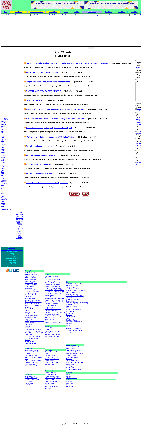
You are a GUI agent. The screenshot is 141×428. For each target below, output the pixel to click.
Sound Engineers (71, 367)
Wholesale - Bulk (30, 341)
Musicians (69, 359)
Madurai (3, 157)
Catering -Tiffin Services (52, 286)
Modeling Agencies (72, 357)
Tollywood (19, 216)
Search (66, 12)
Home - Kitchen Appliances (33, 302)
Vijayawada (4, 183)
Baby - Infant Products (31, 274)
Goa (2, 134)
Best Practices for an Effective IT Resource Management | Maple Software (55, 119)
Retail (68, 325)
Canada (3, 194)
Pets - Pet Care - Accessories (33, 328)
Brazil (2, 193)
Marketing (69, 315)
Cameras (19, 225)
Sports (20, 230)
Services (47, 274)
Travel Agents (49, 319)
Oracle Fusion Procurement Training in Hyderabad (47, 183)
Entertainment (71, 345)
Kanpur (3, 149)
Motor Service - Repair (52, 357)
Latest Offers (53, 12)
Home (5, 12)
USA (2, 186)
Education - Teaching (72, 299)
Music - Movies (29, 319)
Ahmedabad (4, 121)
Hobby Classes (49, 379)
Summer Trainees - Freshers (74, 330)
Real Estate (28, 348)
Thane (2, 177)
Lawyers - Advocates (51, 303)
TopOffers (76, 12)
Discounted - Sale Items (32, 291)
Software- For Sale (30, 343)
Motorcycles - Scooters (52, 359)
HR (67, 308)
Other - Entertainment (72, 360)
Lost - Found (29, 381)
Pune (2, 172)
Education (20, 228)
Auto (19, 235)
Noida (2, 168)
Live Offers (121, 12)
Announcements (30, 376)
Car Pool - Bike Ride (31, 378)
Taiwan (3, 203)
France (3, 201)
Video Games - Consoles (32, 338)
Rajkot (2, 173)
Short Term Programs (51, 386)
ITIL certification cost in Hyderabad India (43, 72)
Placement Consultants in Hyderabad (41, 174)
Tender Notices (29, 385)
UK (2, 188)
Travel (20, 226)
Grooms (68, 376)
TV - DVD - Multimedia (32, 336)
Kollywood (19, 218)
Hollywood (19, 219)
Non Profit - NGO (71, 316)
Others (68, 318)
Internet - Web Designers (73, 309)
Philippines (4, 199)
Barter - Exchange (30, 277)
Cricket (19, 231)
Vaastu (47, 321)
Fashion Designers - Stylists (74, 353)
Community (28, 374)
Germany (3, 198)
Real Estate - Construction (74, 322)
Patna (2, 170)
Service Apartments (30, 364)
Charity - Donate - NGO (32, 379)
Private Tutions (49, 383)
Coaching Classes (50, 374)
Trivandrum (4, 180)
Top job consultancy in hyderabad (39, 146)
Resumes (69, 323)
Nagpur (3, 163)
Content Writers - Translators (75, 296)
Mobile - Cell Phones (31, 315)
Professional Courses (51, 385)
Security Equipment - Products (34, 329)
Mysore (3, 162)
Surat (2, 175)
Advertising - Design (51, 276)
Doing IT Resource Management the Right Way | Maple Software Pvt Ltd (55, 109)
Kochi (2, 150)
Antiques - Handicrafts (31, 272)
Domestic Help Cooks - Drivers (54, 290)
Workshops (48, 388)
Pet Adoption (29, 383)
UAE (2, 191)
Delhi (2, 132)
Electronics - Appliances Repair (54, 291)
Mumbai (3, 160)
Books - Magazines (30, 279)
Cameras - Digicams (31, 283)
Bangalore (3, 124)
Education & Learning (52, 371)
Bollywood (19, 214)
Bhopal (3, 126)
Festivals (47, 333)
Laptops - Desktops (30, 312)
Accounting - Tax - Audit (73, 284)
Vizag (2, 185)
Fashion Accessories (31, 293)
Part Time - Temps (71, 320)
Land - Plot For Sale (31, 355)
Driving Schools (50, 355)
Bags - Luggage (29, 276)
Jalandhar (3, 144)
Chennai (3, 129)
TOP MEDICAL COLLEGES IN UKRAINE (44, 91)
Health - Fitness (50, 295)
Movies (19, 212)
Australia (3, 190)
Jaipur (2, 142)
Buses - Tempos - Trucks (52, 352)
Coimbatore (4, 131)
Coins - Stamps (29, 286)
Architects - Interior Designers (75, 289)
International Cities (6, 209)
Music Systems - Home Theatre (34, 321)
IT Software (69, 313)
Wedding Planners (71, 378)
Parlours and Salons (51, 310)
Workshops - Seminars (52, 336)
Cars (46, 353)
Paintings (27, 326)
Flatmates (27, 353)
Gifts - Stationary (30, 298)
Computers (19, 221)
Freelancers (69, 304)
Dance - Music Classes (52, 376)
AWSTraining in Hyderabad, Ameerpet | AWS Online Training (50, 137)
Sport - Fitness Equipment (32, 331)
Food (19, 233)
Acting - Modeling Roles (73, 347)
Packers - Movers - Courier (53, 309)
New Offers (134, 12)
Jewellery (27, 310)
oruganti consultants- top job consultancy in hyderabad (48, 82)
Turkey (3, 204)
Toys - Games (29, 334)
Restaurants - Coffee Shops (53, 316)
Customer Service (71, 297)
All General (4, 118)
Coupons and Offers (36, 12)
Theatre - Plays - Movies (52, 334)
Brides (68, 374)
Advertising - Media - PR (74, 285)
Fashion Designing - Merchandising (77, 303)
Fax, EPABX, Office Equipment (31, 295)
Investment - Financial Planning (54, 302)
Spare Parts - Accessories (52, 362)
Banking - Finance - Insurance (75, 290)
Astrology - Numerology (52, 279)
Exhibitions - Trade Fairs (52, 331)
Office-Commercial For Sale (33, 360)
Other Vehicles (49, 360)
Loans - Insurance (50, 305)
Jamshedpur (4, 146)
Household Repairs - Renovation (55, 298)
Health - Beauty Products (32, 300)
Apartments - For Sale (31, 350)
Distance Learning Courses (53, 378)
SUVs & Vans (49, 364)
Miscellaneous (29, 314)
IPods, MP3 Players (31, 309)
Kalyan (3, 147)
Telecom (68, 332)
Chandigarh (4, 128)
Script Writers (70, 364)
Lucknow (3, 154)
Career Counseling (50, 372)
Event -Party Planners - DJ (53, 293)
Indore (2, 141)
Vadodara (3, 181)
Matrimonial (70, 372)
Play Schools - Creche (52, 381)
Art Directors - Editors (73, 352)
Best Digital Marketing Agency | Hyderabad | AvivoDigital (49, 128)
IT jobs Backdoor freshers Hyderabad (41, 155)
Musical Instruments (31, 322)
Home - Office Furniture (32, 303)
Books (20, 237)
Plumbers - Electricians (52, 314)
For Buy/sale (29, 271)
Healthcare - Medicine (73, 306)
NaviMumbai (4, 167)
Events (47, 326)
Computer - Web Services (53, 288)
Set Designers (70, 366)
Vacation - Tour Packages (53, 322)
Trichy (2, 178)
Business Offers (50, 281)
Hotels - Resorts (50, 297)
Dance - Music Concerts (49, 328)
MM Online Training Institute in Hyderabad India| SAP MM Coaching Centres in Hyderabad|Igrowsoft (67, 63)
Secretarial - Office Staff (73, 328)
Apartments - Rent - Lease (33, 352)
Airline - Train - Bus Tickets (53, 278)
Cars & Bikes (49, 350)
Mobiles (19, 223)
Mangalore (4, 159)
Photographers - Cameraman (74, 362)
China (2, 196)
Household (28, 307)
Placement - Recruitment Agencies (55, 312)
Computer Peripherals (31, 290)
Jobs (67, 282)
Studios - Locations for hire (74, 369)
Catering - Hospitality (72, 294)
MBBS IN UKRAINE (34, 100)
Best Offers (108, 12)
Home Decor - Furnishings (33, 305)
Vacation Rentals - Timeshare (33, 366)
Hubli (2, 137)
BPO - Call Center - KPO (74, 292)
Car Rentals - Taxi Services (53, 283)
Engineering (70, 301)
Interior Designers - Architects (54, 300)
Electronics (19, 238)
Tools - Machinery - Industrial (34, 333)
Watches (27, 340)
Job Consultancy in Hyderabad (38, 164)
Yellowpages (4, 119)
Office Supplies (29, 324)
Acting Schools (70, 348)
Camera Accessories (31, 281)
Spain (2, 206)
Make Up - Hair (71, 355)
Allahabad (3, 123)
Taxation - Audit (50, 317)
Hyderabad (4, 139)
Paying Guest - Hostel (31, 362)
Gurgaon (3, 136)
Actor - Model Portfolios (73, 350)
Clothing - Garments (31, 284)
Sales (67, 327)
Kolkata (3, 152)
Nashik (3, 165)
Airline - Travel (70, 287)
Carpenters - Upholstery (52, 284)
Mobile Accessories (30, 317)
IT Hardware (70, 311)
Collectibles (28, 288)
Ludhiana (3, 155)
